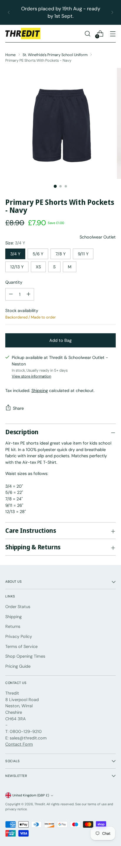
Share (18, 408)
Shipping (39, 390)
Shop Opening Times (25, 656)
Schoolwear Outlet (98, 237)
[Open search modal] (87, 33)
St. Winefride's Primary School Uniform (55, 54)
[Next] (112, 12)
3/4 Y (15, 254)
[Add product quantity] (11, 294)
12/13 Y (16, 267)
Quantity (13, 282)
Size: (15, 243)
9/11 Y (83, 254)
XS (38, 267)
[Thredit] (23, 33)
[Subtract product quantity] (28, 294)
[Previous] (8, 12)
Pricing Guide (18, 666)
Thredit (39, 804)
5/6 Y (38, 254)
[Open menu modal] (113, 33)
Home (10, 54)
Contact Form (19, 744)
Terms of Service (21, 646)
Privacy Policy (18, 636)
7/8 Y (60, 254)
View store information (31, 376)
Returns (12, 626)
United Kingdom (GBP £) (30, 795)
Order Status (17, 606)
